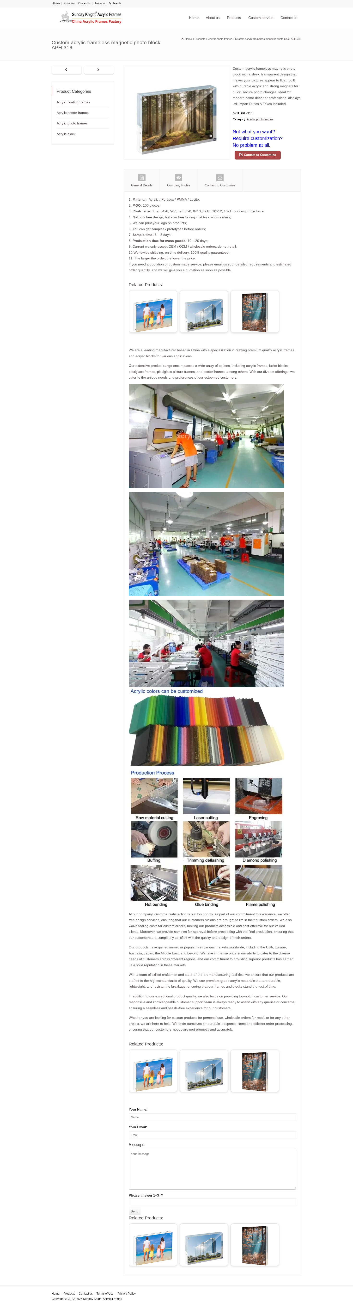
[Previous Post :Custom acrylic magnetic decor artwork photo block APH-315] (67, 70)
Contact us (84, 3)
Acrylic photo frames (260, 119)
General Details (141, 185)
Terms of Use (105, 1293)
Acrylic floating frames (73, 102)
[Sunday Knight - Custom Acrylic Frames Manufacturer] (90, 17)
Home (56, 3)
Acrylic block (66, 134)
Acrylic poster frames (73, 113)
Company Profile (178, 185)
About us (69, 3)
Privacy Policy (126, 1293)
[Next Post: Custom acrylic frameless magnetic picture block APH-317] (99, 70)
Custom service (260, 18)
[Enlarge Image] (177, 68)
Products (100, 3)
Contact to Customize (260, 155)
